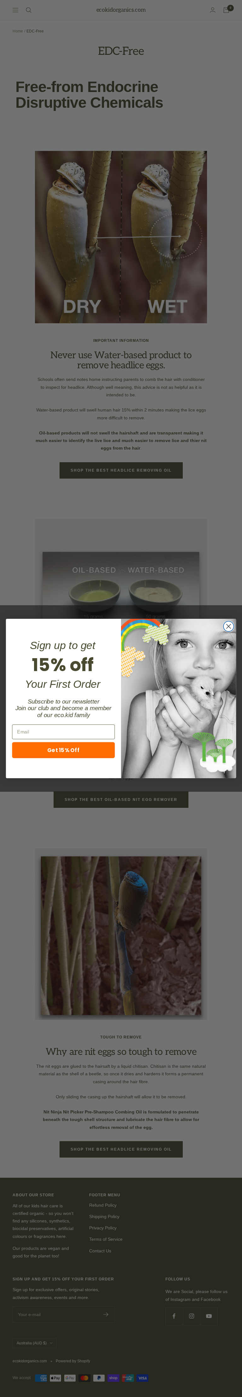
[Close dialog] (228, 626)
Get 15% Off (63, 749)
